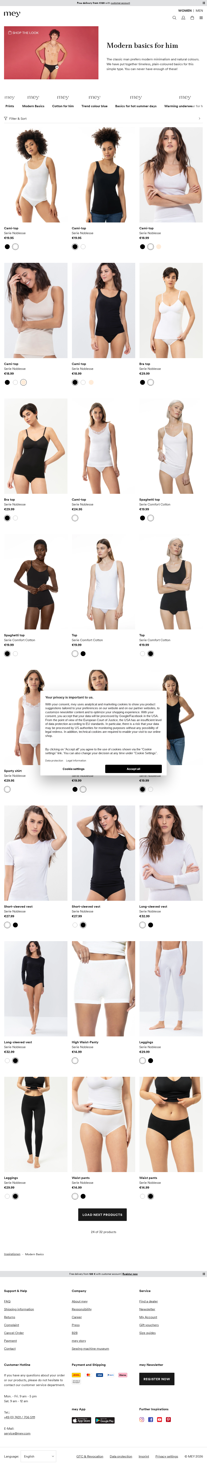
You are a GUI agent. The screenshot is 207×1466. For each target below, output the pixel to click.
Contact (10, 1348)
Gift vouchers (149, 1325)
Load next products (102, 1215)
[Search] (173, 17)
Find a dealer (148, 1301)
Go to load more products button (14, 139)
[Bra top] (171, 310)
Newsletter (147, 1309)
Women (185, 10)
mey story (79, 1341)
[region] (36, 174)
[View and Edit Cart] (191, 17)
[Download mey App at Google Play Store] (105, 1420)
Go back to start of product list (33, 1246)
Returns (9, 1317)
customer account (120, 2)
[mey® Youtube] (159, 1419)
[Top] (103, 581)
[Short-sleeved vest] (36, 853)
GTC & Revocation (89, 1456)
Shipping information (19, 1309)
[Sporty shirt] (36, 717)
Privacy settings (166, 1456)
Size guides (147, 1333)
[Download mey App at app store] (81, 1420)
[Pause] (203, 2)
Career (77, 1317)
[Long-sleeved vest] (171, 853)
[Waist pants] (103, 1124)
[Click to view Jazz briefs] (57, 67)
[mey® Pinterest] (168, 1419)
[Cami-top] (36, 174)
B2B (75, 1333)
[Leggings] (171, 988)
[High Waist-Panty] (103, 988)
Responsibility (82, 1309)
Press (76, 1325)
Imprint (144, 1456)
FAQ (7, 1301)
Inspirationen (12, 1254)
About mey (80, 1301)
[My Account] (182, 17)
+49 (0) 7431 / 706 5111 (19, 1417)
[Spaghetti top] (171, 446)
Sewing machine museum (90, 1348)
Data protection (121, 1456)
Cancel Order (14, 1333)
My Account (148, 1317)
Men (199, 10)
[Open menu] (200, 17)
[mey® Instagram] (141, 1419)
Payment (10, 1341)
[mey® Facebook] (150, 1419)
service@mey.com (17, 1433)
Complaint (11, 1325)
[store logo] (12, 14)
